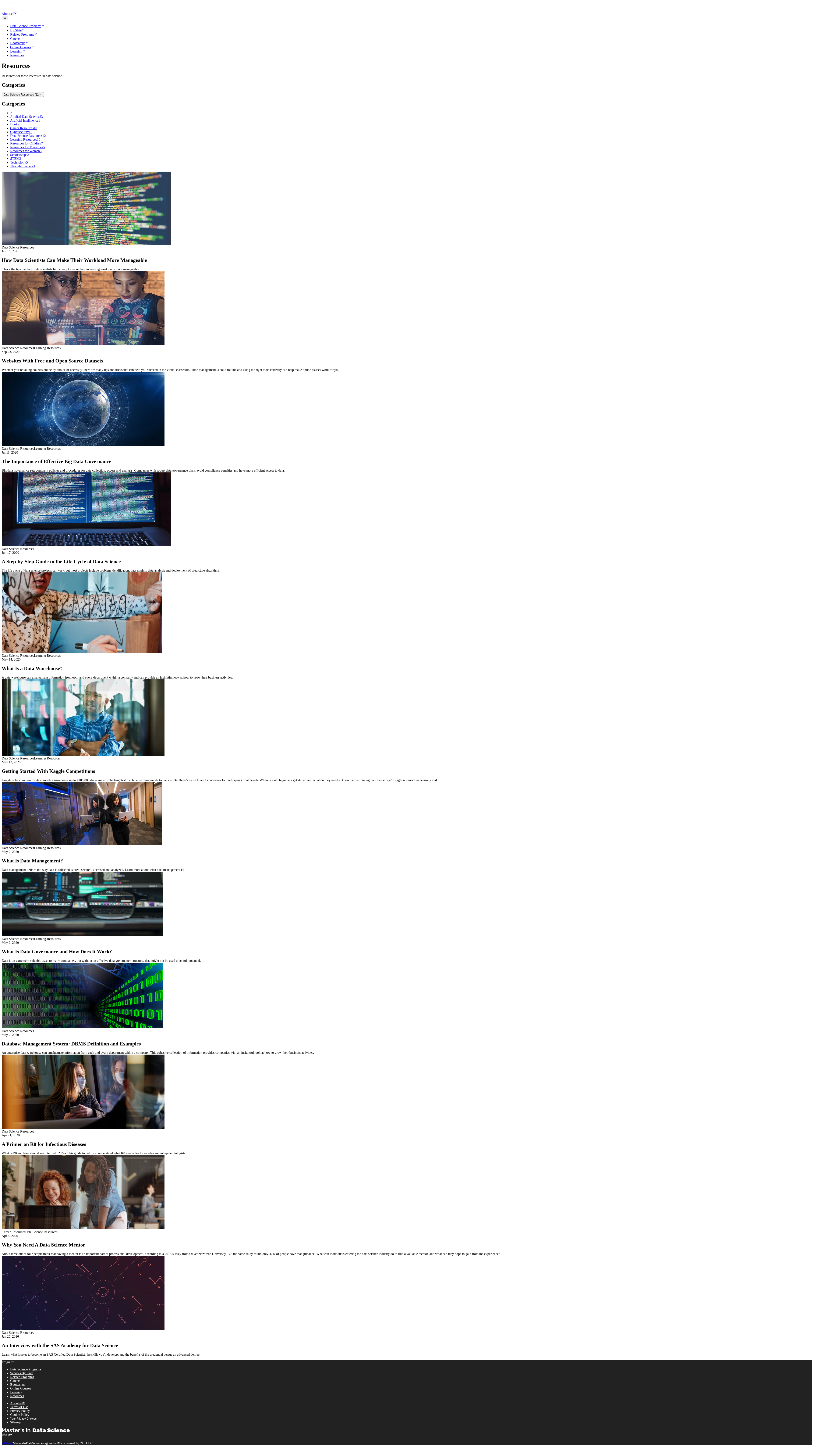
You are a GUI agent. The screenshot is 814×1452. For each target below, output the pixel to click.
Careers (15, 1381)
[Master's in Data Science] (35, 10)
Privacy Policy (20, 1411)
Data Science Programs (25, 1369)
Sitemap (15, 1422)
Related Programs (22, 1377)
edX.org (7, 1443)
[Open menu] (5, 18)
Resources (17, 1396)
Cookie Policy (19, 1414)
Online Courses (20, 1388)
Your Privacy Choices (23, 1418)
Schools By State (21, 1373)
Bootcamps (17, 1384)
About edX (9, 13)
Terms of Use (19, 1407)
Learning (16, 1392)
